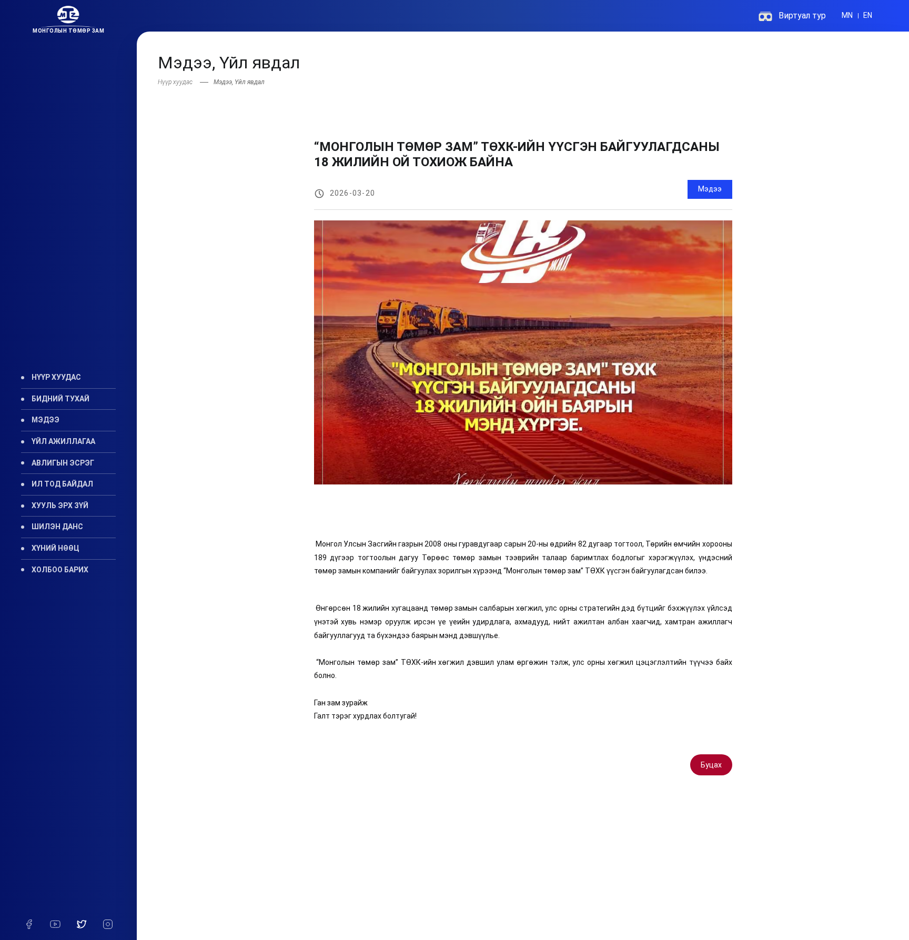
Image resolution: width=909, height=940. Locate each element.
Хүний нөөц (55, 548)
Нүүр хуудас (56, 377)
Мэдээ (45, 420)
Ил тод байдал (62, 484)
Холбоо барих (60, 569)
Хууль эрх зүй (60, 505)
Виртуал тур (802, 16)
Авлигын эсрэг (63, 463)
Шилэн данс (57, 526)
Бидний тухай (60, 399)
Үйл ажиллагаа (63, 441)
